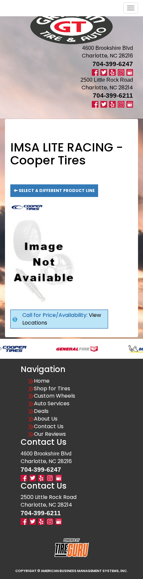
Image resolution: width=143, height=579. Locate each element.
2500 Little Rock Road (48, 497)
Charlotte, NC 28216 (107, 55)
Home (42, 381)
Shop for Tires (52, 388)
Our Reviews (50, 434)
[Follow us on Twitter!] (103, 72)
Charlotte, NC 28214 (107, 87)
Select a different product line (56, 190)
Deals (41, 411)
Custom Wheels (54, 396)
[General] (69, 348)
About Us (46, 419)
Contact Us (49, 426)
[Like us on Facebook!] (95, 72)
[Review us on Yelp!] (112, 72)
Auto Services (52, 403)
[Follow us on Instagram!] (121, 72)
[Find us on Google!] (129, 72)
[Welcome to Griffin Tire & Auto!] (71, 26)
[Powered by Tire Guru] (72, 547)
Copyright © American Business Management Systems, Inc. (71, 570)
